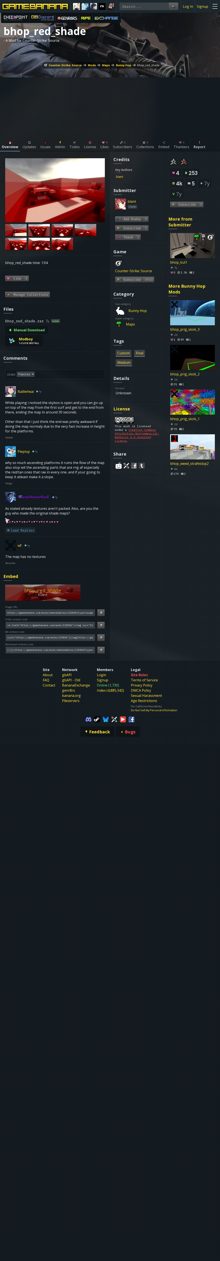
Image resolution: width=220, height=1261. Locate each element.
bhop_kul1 (178, 262)
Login (101, 675)
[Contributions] (126, 177)
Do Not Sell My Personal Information (154, 710)
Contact (49, 685)
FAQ (46, 680)
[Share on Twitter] (126, 465)
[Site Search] (173, 6)
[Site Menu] (215, 6)
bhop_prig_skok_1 (185, 418)
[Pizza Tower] (110, 6)
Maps (106, 65)
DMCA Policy (141, 690)
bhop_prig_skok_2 (185, 374)
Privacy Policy (141, 685)
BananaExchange (76, 685)
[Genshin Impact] (76, 6)
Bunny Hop (123, 65)
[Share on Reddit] (118, 465)
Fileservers (70, 700)
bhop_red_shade (148, 65)
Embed (10, 576)
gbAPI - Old (71, 680)
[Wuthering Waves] (93, 6)
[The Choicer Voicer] (85, 6)
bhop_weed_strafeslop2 (189, 463)
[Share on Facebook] (134, 465)
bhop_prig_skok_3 (185, 329)
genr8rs (68, 690)
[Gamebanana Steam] (97, 719)
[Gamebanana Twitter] (114, 719)
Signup (202, 6)
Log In (188, 6)
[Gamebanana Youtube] (122, 719)
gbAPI (67, 675)
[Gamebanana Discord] (88, 719)
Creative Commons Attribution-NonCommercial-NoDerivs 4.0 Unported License (137, 435)
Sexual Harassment (146, 695)
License (121, 409)
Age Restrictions (144, 700)
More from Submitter (180, 222)
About (48, 675)
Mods (92, 65)
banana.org (71, 695)
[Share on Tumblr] (141, 465)
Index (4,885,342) (110, 690)
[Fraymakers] (102, 6)
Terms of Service (144, 680)
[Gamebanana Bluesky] (105, 719)
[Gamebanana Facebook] (131, 719)
